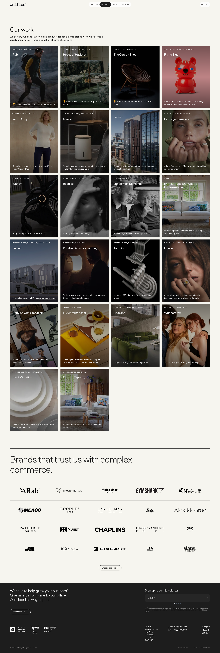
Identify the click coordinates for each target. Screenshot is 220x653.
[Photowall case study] (190, 491)
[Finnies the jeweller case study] (150, 510)
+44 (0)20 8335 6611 (178, 630)
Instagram (206, 627)
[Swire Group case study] (70, 529)
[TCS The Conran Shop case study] (150, 529)
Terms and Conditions (202, 648)
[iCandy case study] (70, 549)
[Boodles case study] (70, 510)
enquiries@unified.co (178, 627)
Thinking (126, 4)
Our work (105, 4)
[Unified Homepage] (18, 4)
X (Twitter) (206, 633)
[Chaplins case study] (110, 529)
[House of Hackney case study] (190, 529)
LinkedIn (206, 630)
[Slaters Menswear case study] (190, 549)
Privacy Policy (183, 648)
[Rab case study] (30, 491)
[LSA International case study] (150, 549)
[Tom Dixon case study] (30, 549)
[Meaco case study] (30, 510)
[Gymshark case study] (150, 491)
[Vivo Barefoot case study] (70, 491)
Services (94, 4)
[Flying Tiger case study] (110, 491)
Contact (205, 4)
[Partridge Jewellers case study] (30, 529)
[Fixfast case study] (110, 549)
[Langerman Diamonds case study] (110, 510)
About (115, 4)
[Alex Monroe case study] (190, 510)
